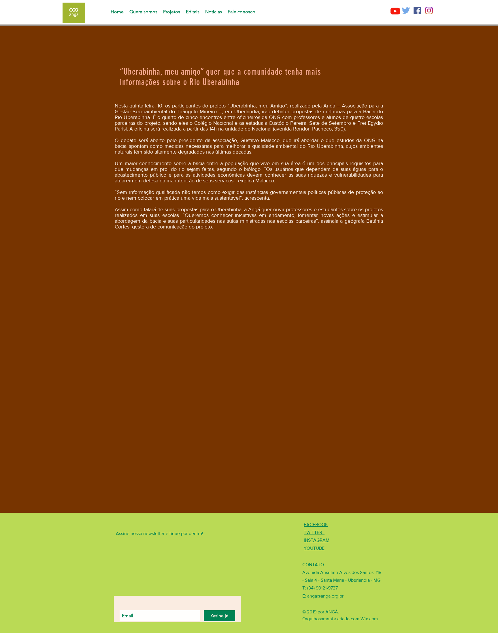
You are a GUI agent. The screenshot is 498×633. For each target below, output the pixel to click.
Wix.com (369, 618)
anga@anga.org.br (325, 596)
